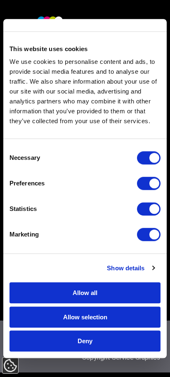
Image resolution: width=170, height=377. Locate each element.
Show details (125, 268)
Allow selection (85, 317)
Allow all (85, 292)
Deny (85, 340)
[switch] (149, 183)
